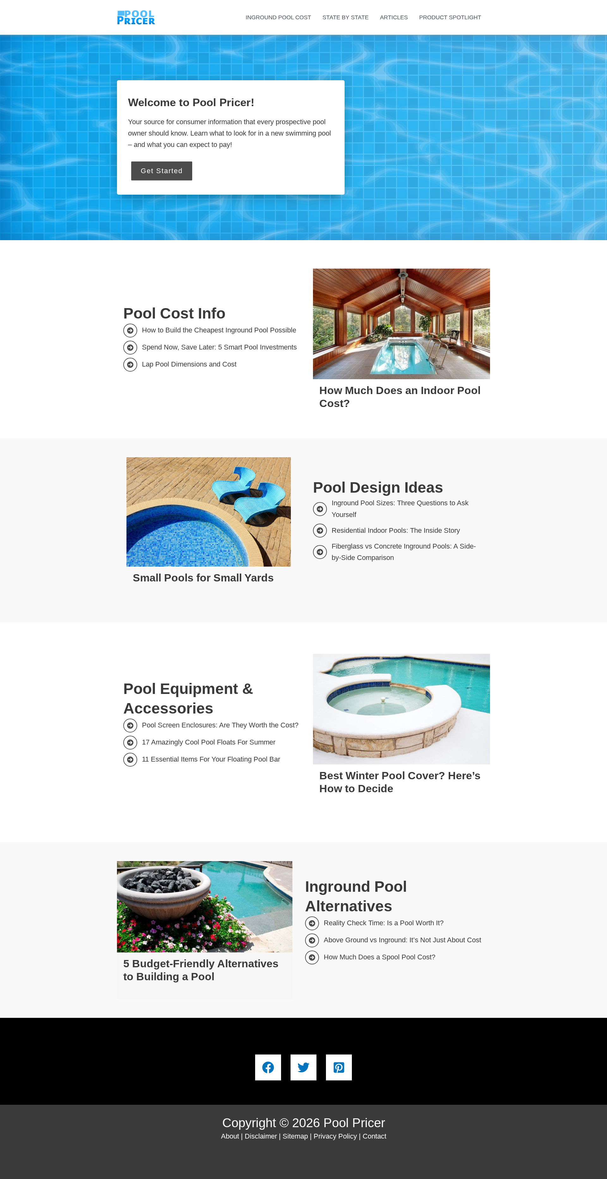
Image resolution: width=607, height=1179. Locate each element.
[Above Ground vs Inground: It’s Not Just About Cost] (393, 940)
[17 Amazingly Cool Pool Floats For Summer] (199, 743)
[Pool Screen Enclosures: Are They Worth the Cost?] (210, 725)
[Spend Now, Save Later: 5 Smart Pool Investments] (210, 348)
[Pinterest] (339, 1067)
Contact (374, 1136)
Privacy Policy (335, 1136)
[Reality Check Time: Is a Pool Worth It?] (374, 923)
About (230, 1136)
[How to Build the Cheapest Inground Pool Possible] (209, 330)
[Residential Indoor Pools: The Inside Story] (386, 531)
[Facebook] (268, 1067)
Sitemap (295, 1136)
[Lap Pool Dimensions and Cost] (179, 365)
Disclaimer (261, 1136)
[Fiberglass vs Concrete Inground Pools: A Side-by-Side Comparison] (398, 552)
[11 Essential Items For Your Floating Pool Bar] (201, 760)
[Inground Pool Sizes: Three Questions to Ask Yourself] (398, 508)
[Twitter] (303, 1067)
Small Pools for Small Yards (203, 578)
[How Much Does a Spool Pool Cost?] (370, 957)
